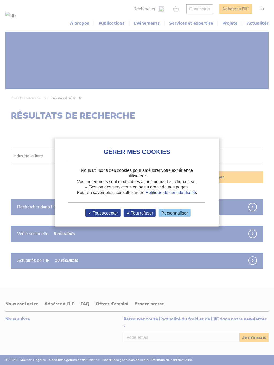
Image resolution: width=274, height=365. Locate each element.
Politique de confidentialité (171, 192)
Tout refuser (141, 213)
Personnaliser (174, 213)
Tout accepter (105, 213)
